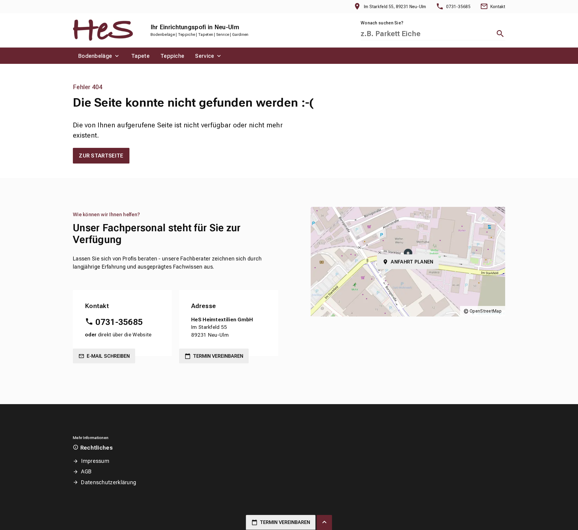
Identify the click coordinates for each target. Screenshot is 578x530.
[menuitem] (99, 56)
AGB (86, 471)
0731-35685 (119, 322)
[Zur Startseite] (103, 30)
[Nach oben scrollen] (324, 522)
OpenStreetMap (486, 311)
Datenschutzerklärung (108, 482)
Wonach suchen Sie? (382, 22)
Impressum (95, 461)
